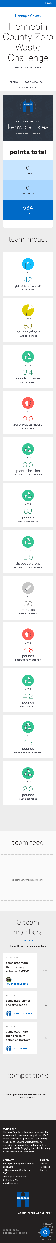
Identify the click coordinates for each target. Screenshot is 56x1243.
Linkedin (44, 1163)
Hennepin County (28, 15)
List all (28, 941)
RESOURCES (26, 87)
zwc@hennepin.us (12, 1183)
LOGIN (49, 3)
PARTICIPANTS (34, 82)
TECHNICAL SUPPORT (46, 1238)
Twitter (44, 1170)
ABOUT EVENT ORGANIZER (34, 1213)
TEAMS (13, 82)
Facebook (45, 1167)
